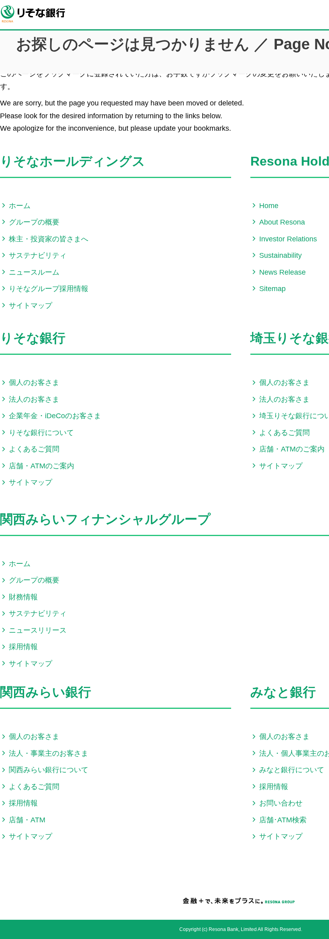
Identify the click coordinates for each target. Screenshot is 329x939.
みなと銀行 (283, 692)
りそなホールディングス (72, 161)
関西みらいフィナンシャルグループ (105, 519)
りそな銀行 (32, 338)
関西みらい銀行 (45, 692)
